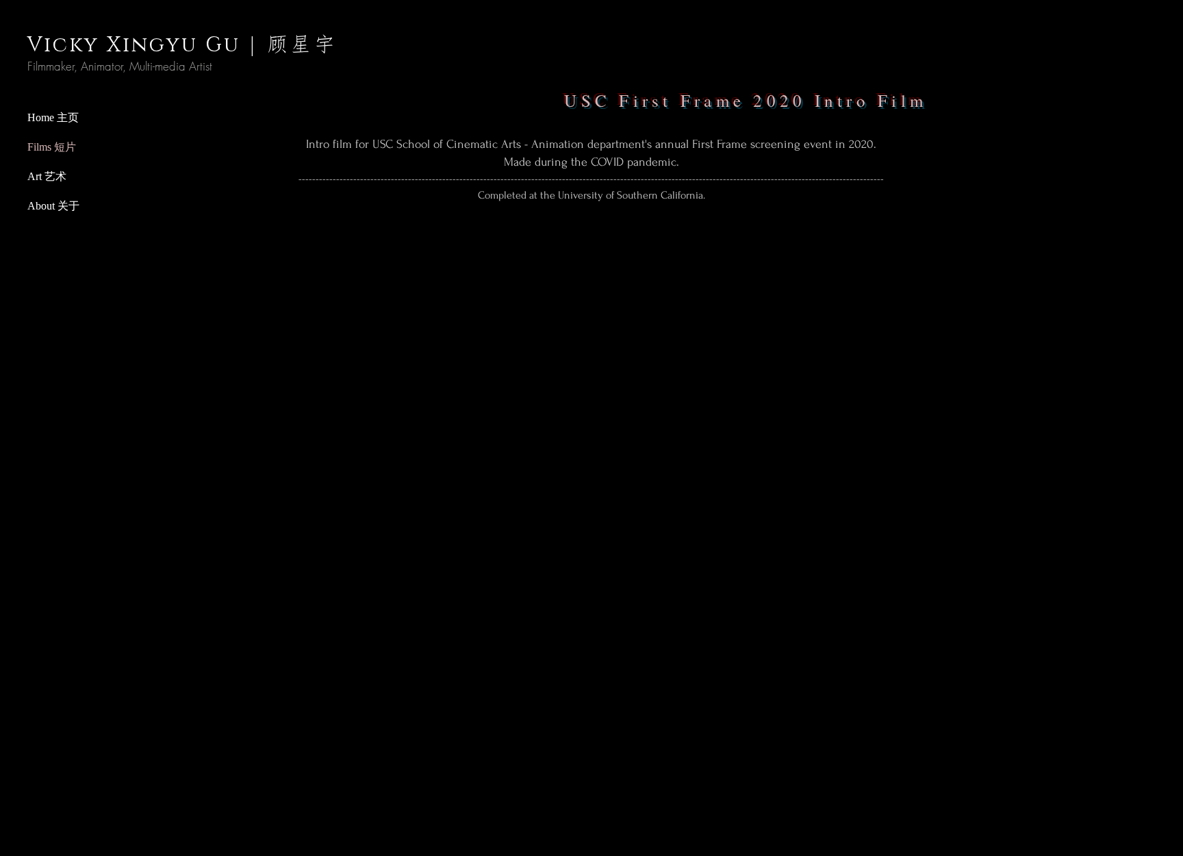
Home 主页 (53, 117)
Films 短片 (51, 147)
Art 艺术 (46, 176)
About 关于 (53, 206)
